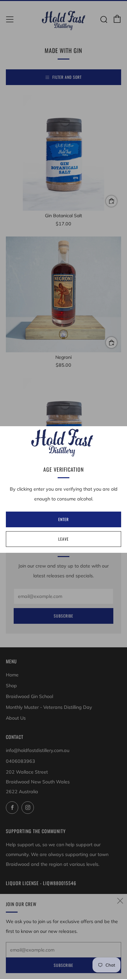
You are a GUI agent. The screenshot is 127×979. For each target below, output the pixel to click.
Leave (63, 539)
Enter (63, 519)
